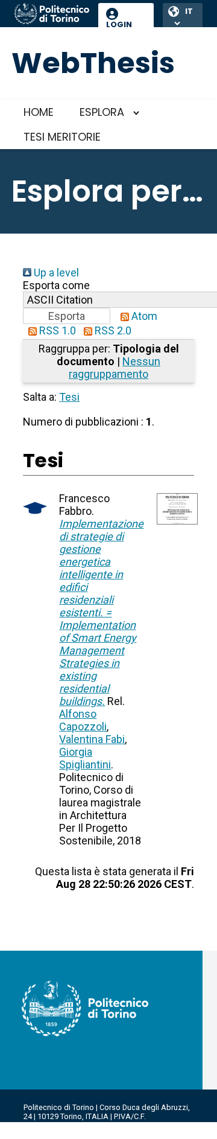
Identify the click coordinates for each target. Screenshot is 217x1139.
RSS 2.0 (111, 330)
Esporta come (56, 285)
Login (119, 24)
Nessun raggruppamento (114, 367)
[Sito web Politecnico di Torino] (51, 14)
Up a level (55, 272)
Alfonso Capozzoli (83, 720)
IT (189, 11)
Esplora (102, 112)
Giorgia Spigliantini (85, 758)
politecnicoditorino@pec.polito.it (81, 1134)
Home (39, 112)
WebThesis (93, 63)
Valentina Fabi (92, 739)
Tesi (69, 397)
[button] (66, 316)
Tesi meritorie (62, 136)
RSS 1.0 (56, 330)
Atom (143, 316)
